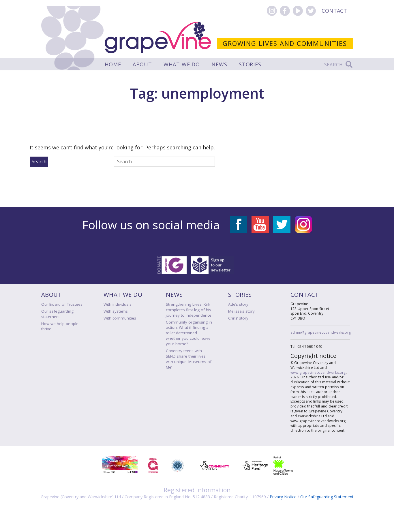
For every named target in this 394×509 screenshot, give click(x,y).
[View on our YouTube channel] (298, 11)
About (142, 64)
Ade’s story (238, 304)
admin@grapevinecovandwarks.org (320, 332)
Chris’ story (238, 318)
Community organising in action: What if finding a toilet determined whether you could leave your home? (189, 333)
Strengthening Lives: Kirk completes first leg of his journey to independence (188, 310)
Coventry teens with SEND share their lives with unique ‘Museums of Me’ (188, 359)
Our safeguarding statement (57, 314)
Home (113, 64)
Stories (250, 64)
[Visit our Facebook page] (285, 11)
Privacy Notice (283, 496)
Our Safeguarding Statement (327, 496)
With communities (120, 318)
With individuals (118, 304)
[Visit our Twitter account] (311, 11)
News (219, 64)
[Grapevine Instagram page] (272, 11)
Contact (334, 10)
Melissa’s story (241, 311)
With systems (116, 311)
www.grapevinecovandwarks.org (318, 372)
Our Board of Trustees (61, 304)
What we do (182, 64)
